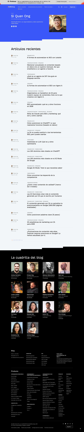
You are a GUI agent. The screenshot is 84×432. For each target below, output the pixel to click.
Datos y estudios (22, 6)
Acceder (66, 7)
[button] (59, 7)
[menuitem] (50, 7)
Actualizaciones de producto (35, 6)
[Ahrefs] (10, 6)
